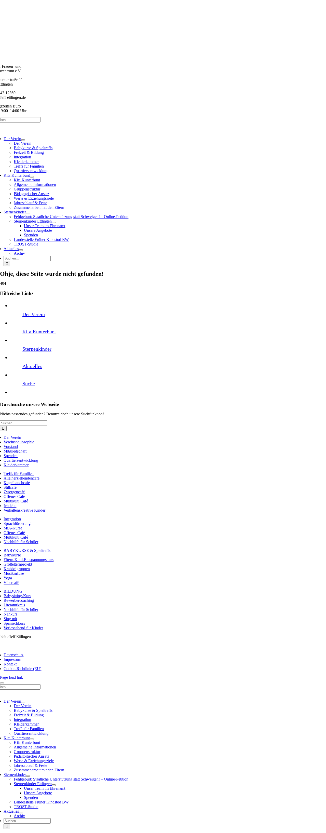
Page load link (11, 677)
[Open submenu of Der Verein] (23, 140)
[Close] (2, 683)
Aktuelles (32, 366)
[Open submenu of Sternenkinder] (28, 213)
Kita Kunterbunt (39, 331)
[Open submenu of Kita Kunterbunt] (32, 176)
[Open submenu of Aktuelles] (21, 250)
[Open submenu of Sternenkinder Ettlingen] (54, 222)
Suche (28, 383)
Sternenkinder (36, 349)
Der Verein (33, 314)
